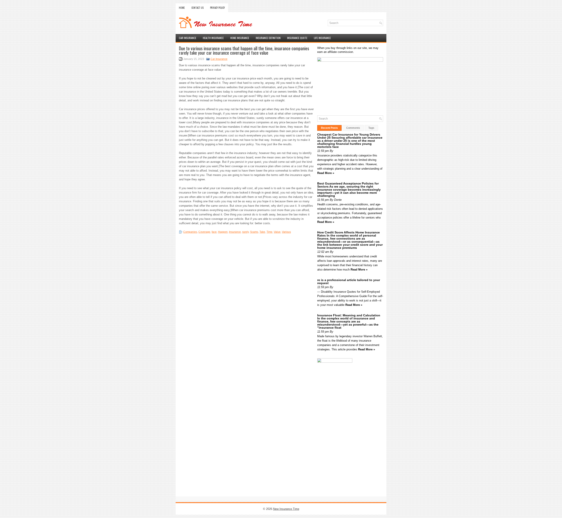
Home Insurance (239, 38)
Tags (371, 127)
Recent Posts (329, 127)
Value (277, 231)
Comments (353, 127)
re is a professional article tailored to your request (348, 281)
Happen (223, 231)
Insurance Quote (297, 38)
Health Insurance (213, 38)
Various (286, 231)
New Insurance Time (286, 509)
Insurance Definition (268, 38)
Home (182, 7)
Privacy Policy (217, 7)
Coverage (204, 231)
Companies (190, 231)
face (214, 231)
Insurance (235, 231)
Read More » (325, 173)
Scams (254, 231)
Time (269, 231)
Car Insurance (187, 38)
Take (262, 231)
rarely (245, 231)
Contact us (197, 7)
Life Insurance (322, 38)
